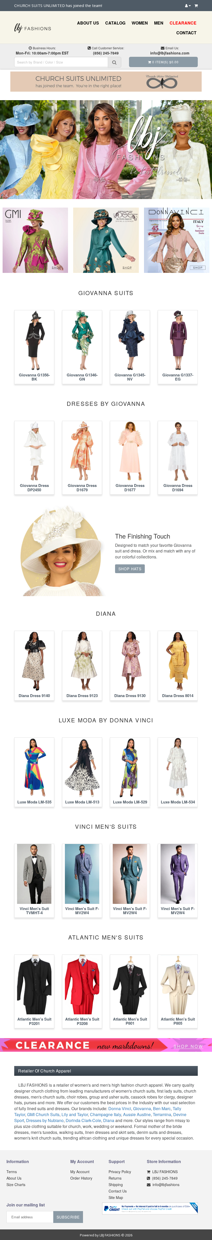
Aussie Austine (137, 1114)
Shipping (116, 1184)
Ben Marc (162, 1108)
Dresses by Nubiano (45, 1120)
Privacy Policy (120, 1171)
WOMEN (140, 23)
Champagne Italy (105, 1114)
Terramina (162, 1114)
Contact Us (118, 1191)
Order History (81, 1178)
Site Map (116, 1197)
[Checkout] (196, 5)
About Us (13, 1178)
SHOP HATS (129, 568)
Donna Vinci (119, 1108)
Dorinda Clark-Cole (83, 1120)
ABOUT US (88, 23)
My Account (79, 1171)
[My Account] (188, 5)
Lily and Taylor (75, 1114)
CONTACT (186, 33)
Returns (115, 1178)
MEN (158, 23)
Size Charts (15, 1184)
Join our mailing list (25, 1205)
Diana (108, 1120)
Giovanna (142, 1108)
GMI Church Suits (43, 1114)
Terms (11, 1171)
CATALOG (115, 23)
